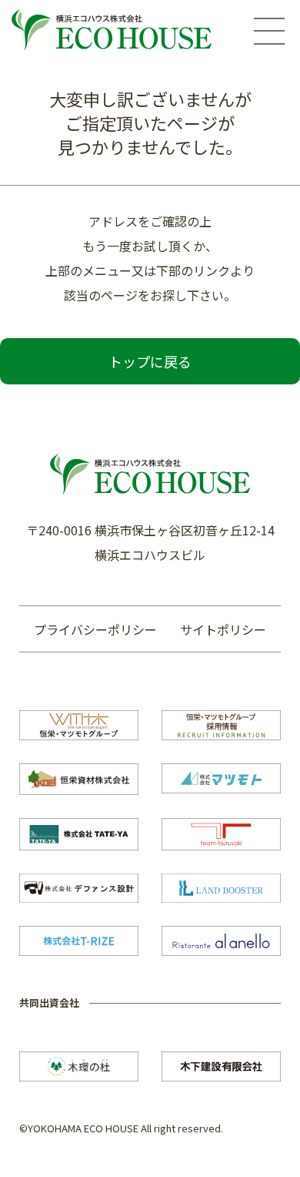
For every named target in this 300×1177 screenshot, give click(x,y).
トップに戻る (150, 361)
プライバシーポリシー (95, 629)
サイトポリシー (223, 629)
